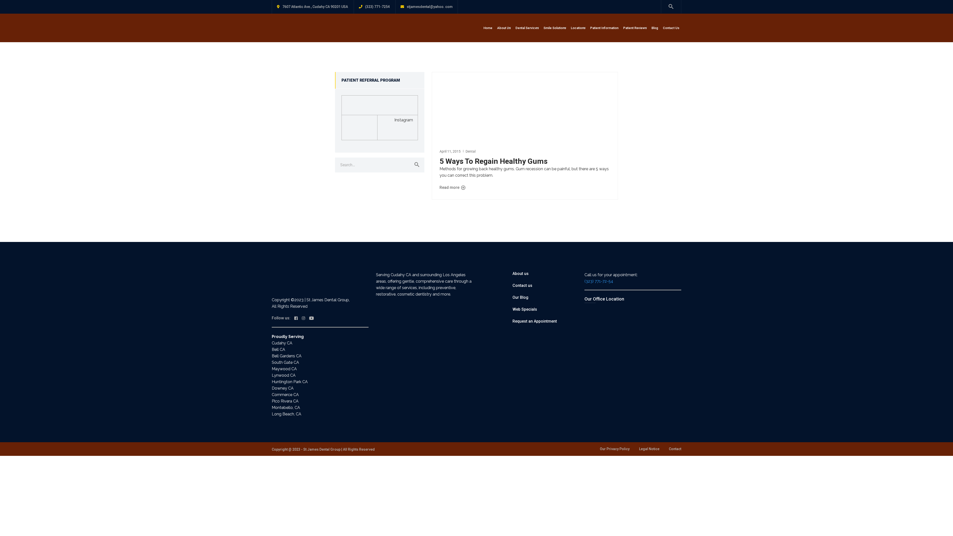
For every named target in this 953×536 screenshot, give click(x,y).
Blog (654, 28)
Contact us (522, 285)
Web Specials (524, 309)
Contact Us (671, 28)
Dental (471, 151)
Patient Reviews (635, 28)
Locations (578, 28)
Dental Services (527, 28)
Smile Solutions (555, 28)
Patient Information (604, 28)
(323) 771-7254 (377, 7)
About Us (504, 28)
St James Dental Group (321, 449)
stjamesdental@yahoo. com (430, 7)
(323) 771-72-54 (598, 281)
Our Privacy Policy (615, 449)
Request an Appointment (534, 321)
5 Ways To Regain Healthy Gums (493, 161)
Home (487, 28)
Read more (450, 187)
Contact (675, 449)
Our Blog (520, 297)
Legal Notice (649, 449)
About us (520, 273)
